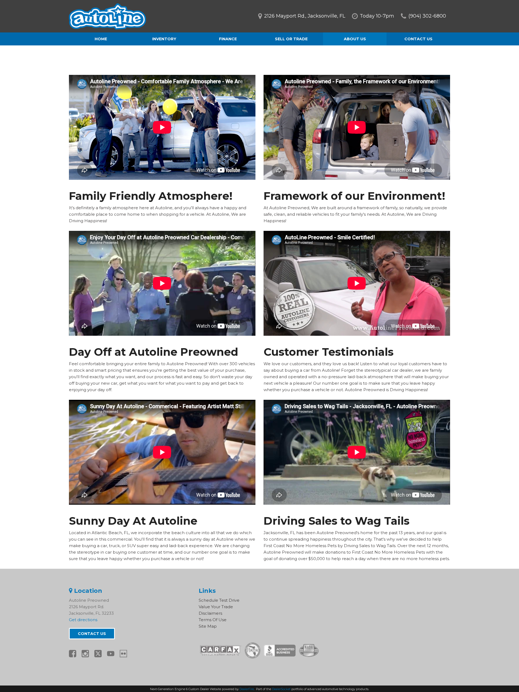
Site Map (208, 626)
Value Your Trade (216, 606)
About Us (355, 38)
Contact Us (418, 38)
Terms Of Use (213, 619)
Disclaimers (210, 613)
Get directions (83, 619)
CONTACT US (92, 633)
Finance (228, 38)
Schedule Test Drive (219, 600)
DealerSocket (281, 689)
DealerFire (246, 689)
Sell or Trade (291, 38)
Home (101, 38)
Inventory (164, 38)
